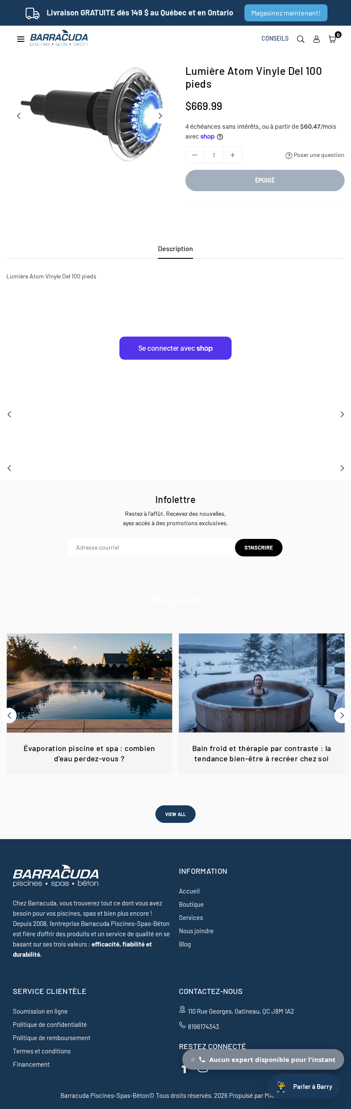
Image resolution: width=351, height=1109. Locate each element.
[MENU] (21, 38)
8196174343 (203, 1026)
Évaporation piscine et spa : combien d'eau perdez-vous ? (89, 753)
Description (175, 248)
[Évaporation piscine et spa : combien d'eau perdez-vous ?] (89, 683)
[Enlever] (195, 155)
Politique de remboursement (51, 1037)
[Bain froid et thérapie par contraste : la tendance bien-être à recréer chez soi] (262, 683)
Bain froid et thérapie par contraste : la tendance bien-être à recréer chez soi (261, 753)
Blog (185, 944)
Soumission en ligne (40, 1011)
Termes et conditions (42, 1051)
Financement (31, 1064)
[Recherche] (301, 38)
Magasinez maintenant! (286, 13)
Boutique (191, 904)
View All (175, 814)
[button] (332, 38)
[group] (89, 115)
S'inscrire (258, 547)
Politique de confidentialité (50, 1024)
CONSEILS (275, 38)
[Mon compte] (316, 38)
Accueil (189, 891)
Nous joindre (196, 931)
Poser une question (318, 154)
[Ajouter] (232, 155)
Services (191, 917)
